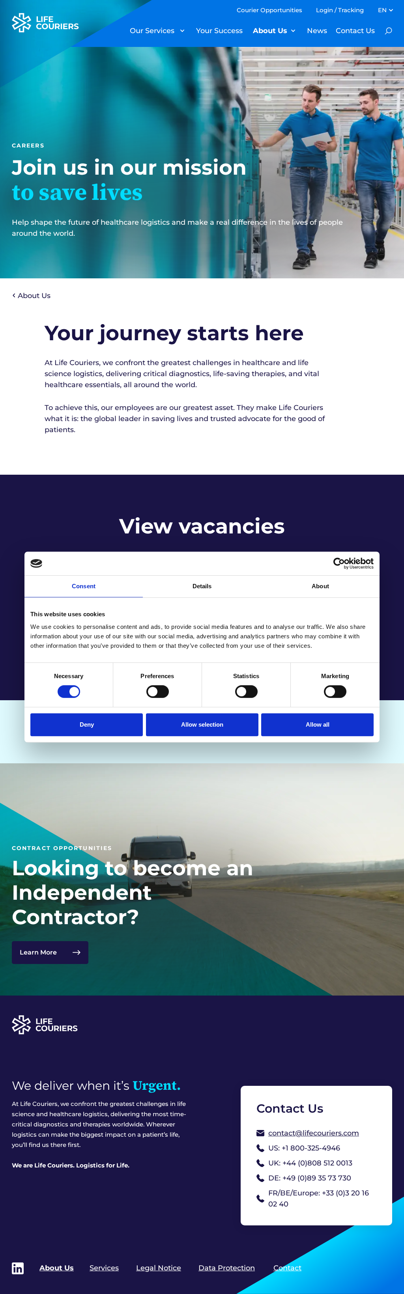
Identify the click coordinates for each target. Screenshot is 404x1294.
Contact (287, 1268)
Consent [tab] (83, 586)
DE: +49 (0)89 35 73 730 (309, 1178)
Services (104, 1268)
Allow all (317, 724)
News (317, 30)
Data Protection (226, 1268)
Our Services (152, 30)
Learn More (38, 952)
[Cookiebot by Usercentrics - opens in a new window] (339, 563)
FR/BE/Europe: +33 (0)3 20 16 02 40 (318, 1198)
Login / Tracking (340, 10)
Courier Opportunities (269, 10)
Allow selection (202, 724)
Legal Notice (158, 1268)
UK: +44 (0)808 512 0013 (310, 1163)
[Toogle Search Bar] (388, 30)
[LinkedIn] (18, 1268)
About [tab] (320, 586)
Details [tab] (202, 586)
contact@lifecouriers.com (313, 1133)
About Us (270, 30)
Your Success (219, 30)
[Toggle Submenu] (182, 30)
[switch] (157, 691)
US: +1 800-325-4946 (304, 1148)
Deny (87, 724)
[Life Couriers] (57, 22)
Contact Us (355, 30)
